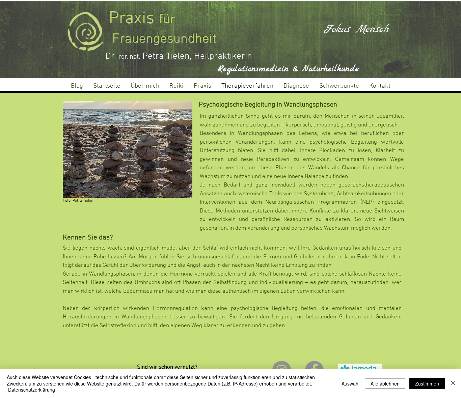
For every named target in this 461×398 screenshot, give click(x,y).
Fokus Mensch (355, 29)
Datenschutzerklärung (31, 389)
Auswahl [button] (350, 383)
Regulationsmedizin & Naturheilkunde (288, 69)
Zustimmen (427, 383)
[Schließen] (453, 383)
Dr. (111, 56)
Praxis (134, 18)
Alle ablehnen (385, 383)
